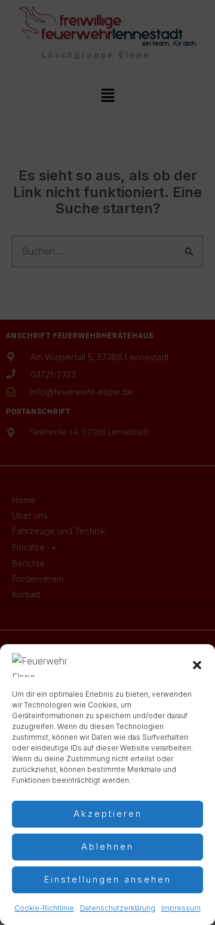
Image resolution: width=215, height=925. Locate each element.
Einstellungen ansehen (107, 879)
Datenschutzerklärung (117, 907)
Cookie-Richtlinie (44, 907)
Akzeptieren (107, 813)
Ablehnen (107, 846)
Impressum (181, 907)
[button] (197, 665)
